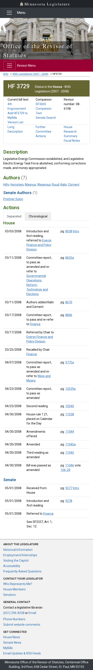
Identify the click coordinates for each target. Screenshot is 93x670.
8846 (68, 315)
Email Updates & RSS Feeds (22, 653)
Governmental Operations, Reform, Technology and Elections (37, 285)
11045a (70, 444)
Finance (35, 324)
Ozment (73, 184)
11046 (69, 465)
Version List (15, 122)
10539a (70, 388)
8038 (68, 231)
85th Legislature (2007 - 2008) (30, 74)
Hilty (6, 184)
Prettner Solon (13, 199)
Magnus (30, 184)
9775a (69, 362)
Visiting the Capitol (16, 560)
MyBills (8, 648)
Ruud (55, 184)
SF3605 (41, 104)
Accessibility (11, 566)
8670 (68, 302)
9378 (68, 501)
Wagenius (44, 184)
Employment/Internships (20, 555)
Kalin (63, 184)
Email (32, 613)
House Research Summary (70, 131)
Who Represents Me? (17, 584)
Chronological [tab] (38, 216)
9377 (68, 488)
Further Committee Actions (43, 131)
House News (11, 637)
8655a (69, 257)
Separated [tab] (14, 216)
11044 (69, 431)
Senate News (12, 642)
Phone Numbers (14, 619)
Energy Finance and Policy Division (38, 245)
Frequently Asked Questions (22, 571)
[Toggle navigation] (9, 12)
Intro (76, 231)
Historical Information (18, 549)
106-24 (65, 470)
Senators (9, 594)
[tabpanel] (46, 375)
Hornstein (17, 184)
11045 (69, 452)
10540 (69, 406)
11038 (69, 414)
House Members (14, 589)
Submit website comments (21, 624)
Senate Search (46, 117)
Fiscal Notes (72, 140)
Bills (5, 74)
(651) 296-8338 (13, 613)
